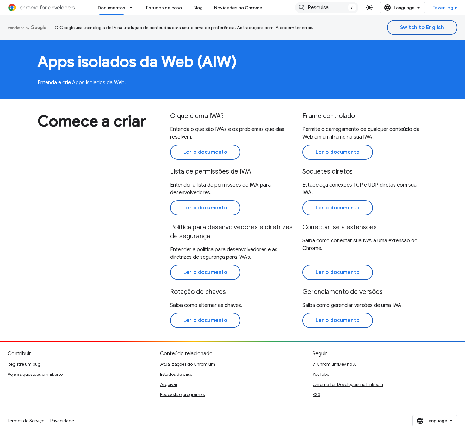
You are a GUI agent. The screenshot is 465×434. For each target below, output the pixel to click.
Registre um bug (24, 364)
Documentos (111, 7)
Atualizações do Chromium (187, 364)
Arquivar (168, 384)
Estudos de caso (164, 7)
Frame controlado (328, 116)
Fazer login (445, 7)
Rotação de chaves (198, 292)
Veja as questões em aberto (35, 374)
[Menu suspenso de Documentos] (132, 7)
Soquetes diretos (327, 172)
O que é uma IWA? (197, 116)
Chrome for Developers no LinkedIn (348, 384)
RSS (316, 394)
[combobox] (326, 7)
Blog (198, 7)
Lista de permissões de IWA (210, 172)
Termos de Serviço (26, 420)
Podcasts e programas (182, 394)
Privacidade (62, 420)
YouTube (321, 374)
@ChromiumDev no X (334, 364)
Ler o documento (205, 152)
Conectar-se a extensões (339, 227)
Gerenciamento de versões (342, 292)
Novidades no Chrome (238, 7)
